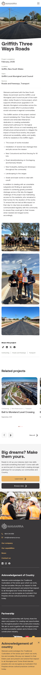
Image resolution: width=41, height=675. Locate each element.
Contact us (6, 558)
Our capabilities (8, 548)
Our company (7, 543)
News (4, 553)
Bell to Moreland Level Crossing (18, 412)
